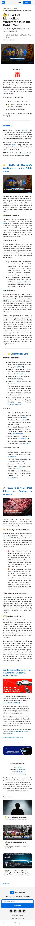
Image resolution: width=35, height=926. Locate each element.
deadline (27, 153)
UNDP (16, 424)
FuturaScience (12, 477)
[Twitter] (11, 911)
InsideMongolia (18, 433)
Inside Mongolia (7, 8)
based (27, 282)
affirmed (26, 130)
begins (14, 145)
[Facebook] (15, 911)
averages (6, 299)
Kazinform (26, 443)
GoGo (15, 383)
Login (19, 2)
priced (5, 536)
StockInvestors (17, 379)
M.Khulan (20, 772)
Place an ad (17, 767)
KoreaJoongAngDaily (14, 404)
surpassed (6, 538)
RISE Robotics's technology (12, 702)
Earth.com (16, 468)
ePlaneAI (20, 367)
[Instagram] (20, 911)
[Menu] (33, 2)
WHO (20, 395)
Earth (22, 461)
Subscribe (26, 2)
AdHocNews (12, 456)
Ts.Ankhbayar (21, 769)
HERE (5, 91)
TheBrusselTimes (20, 374)
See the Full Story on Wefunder (13, 737)
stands (5, 223)
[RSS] (24, 911)
